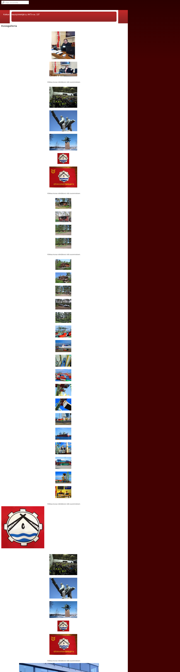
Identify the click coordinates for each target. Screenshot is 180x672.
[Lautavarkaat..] (63, 142)
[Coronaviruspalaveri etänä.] (63, 69)
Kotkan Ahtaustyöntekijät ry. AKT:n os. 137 (21, 14)
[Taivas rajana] (63, 120)
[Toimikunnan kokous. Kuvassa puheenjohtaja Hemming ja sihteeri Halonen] (63, 492)
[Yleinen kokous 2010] (63, 97)
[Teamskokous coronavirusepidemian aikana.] (63, 45)
